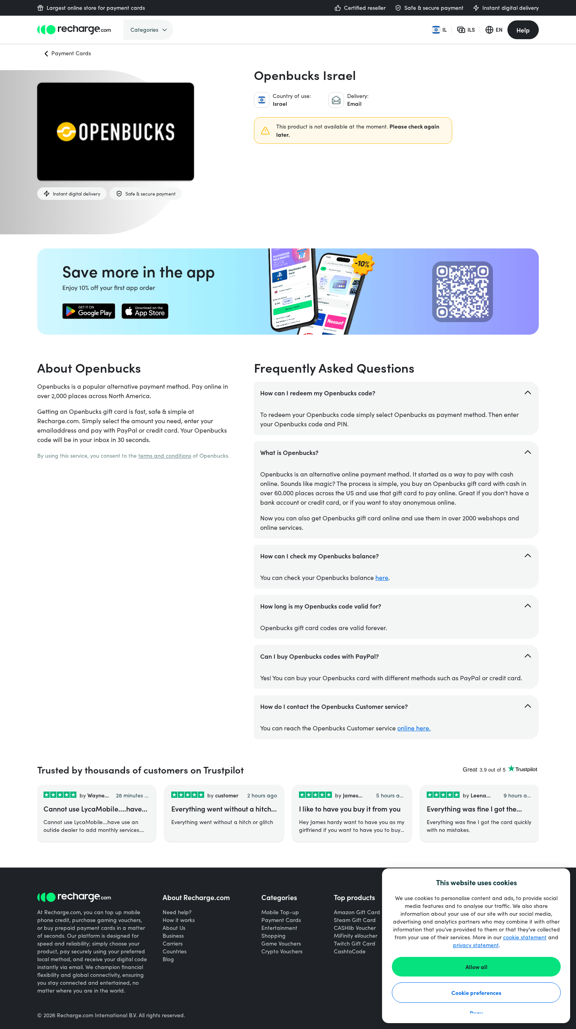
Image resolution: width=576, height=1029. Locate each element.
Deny (476, 1013)
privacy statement (476, 945)
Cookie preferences (476, 992)
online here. (414, 728)
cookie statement (525, 937)
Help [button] (523, 29)
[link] (88, 311)
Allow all (476, 967)
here (381, 577)
